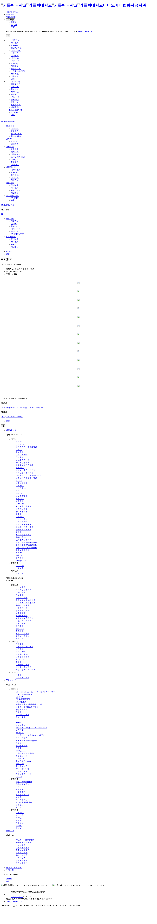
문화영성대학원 (22, 605)
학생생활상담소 (22, 769)
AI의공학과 (21, 560)
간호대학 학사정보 (24, 782)
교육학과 (20, 595)
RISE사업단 (21, 702)
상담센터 (20, 733)
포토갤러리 (16, 105)
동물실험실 (21, 725)
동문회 (19, 722)
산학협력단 (21, 792)
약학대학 (20, 504)
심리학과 (20, 499)
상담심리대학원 (22, 610)
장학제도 (15, 76)
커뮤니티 (16, 97)
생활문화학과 (21, 616)
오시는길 (10, 870)
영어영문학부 (21, 509)
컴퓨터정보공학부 (23, 535)
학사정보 (15, 74)
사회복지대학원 (22, 608)
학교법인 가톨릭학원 (25, 840)
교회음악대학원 (22, 678)
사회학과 (20, 486)
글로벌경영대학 (22, 460)
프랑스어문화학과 (23, 540)
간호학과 (20, 644)
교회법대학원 (21, 598)
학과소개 (15, 43)
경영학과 (20, 442)
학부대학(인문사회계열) (26, 542)
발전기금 (20, 730)
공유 (8, 254)
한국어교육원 (21, 771)
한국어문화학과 (22, 550)
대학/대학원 (11, 430)
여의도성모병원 (22, 847)
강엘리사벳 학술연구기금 (27, 707)
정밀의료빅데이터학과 (25, 670)
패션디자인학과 (22, 634)
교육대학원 (21, 592)
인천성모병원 (21, 858)
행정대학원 (21, 639)
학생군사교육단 (22, 766)
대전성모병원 (21, 863)
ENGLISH (15, 112)
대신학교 (20, 813)
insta (7, 881)
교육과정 (15, 63)
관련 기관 (10, 831)
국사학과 (20, 452)
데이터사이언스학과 (24, 465)
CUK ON (19, 697)
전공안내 (16, 40)
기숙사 (19, 720)
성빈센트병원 (21, 860)
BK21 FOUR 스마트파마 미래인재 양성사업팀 (35, 692)
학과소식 (15, 102)
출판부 (19, 826)
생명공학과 (21, 488)
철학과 (19, 532)
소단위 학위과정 (18, 71)
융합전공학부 (21, 511)
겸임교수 (15, 58)
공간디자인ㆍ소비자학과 (26, 447)
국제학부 (20, 457)
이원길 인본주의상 (24, 694)
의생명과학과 (21, 519)
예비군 (19, 797)
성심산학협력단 (22, 738)
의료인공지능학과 (23, 621)
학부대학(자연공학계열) (26, 545)
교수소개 (15, 56)
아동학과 (20, 501)
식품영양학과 (21, 496)
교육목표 (15, 45)
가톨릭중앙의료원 (23, 842)
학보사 (19, 777)
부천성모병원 (21, 853)
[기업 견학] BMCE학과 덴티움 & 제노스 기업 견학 (22, 407)
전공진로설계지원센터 (25, 753)
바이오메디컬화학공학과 (26, 478)
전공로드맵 (16, 69)
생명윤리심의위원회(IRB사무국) (30, 735)
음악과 (19, 514)
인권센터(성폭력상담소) (26, 740)
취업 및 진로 (16, 48)
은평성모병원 (21, 855)
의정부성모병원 (22, 850)
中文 (13, 115)
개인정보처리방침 (14, 868)
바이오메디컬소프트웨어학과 (28, 475)
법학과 (19, 481)
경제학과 (20, 444)
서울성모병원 (21, 845)
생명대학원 (21, 652)
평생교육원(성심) (23, 761)
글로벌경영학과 (22, 462)
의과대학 (20, 566)
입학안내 (15, 79)
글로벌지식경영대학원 (25, 600)
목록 (8, 421)
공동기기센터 (21, 709)
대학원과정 (16, 81)
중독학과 (20, 629)
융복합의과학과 (22, 657)
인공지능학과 (21, 522)
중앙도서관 (21, 751)
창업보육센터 (21, 756)
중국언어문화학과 (23, 530)
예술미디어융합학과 (24, 618)
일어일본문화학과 (23, 524)
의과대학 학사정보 (24, 802)
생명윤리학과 (21, 654)
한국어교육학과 (22, 636)
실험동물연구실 (22, 795)
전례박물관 (21, 823)
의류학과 (20, 517)
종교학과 (20, 626)
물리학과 (20, 468)
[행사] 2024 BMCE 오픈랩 (12, 417)
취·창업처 (20, 758)
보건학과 (20, 649)
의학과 (19, 662)
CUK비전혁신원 (23, 699)
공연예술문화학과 (23, 590)
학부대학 (20, 764)
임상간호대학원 (22, 665)
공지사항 (15, 100)
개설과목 (15, 66)
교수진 (16, 53)
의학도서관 (21, 805)
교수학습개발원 (22, 715)
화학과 (19, 555)
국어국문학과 (21, 455)
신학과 (19, 675)
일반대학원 (21, 623)
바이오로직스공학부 (24, 473)
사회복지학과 (21, 483)
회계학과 (20, 558)
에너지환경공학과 (23, 506)
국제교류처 (21, 717)
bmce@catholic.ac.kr (14, 901)
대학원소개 (16, 84)
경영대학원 (21, 587)
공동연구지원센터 (23, 784)
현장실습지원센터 (23, 774)
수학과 (19, 493)
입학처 (19, 748)
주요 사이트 (11, 680)
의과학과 (20, 659)
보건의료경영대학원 (24, 647)
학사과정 (16, 61)
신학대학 (20, 573)
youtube (9, 879)
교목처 (19, 712)
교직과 (19, 450)
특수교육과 (21, 537)
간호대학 (20, 568)
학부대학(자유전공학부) (26, 548)
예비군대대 (21, 743)
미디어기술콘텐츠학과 (25, 470)
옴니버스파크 (21, 800)
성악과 (19, 491)
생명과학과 (21, 613)
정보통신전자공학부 (24, 527)
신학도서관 (21, 818)
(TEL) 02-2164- (17, 897)
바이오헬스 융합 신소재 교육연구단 (31, 728)
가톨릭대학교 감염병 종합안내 (29, 704)
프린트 (9, 251)
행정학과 (20, 553)
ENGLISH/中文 (15, 110)
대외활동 (15, 107)
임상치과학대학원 (23, 667)
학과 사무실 (16, 50)
